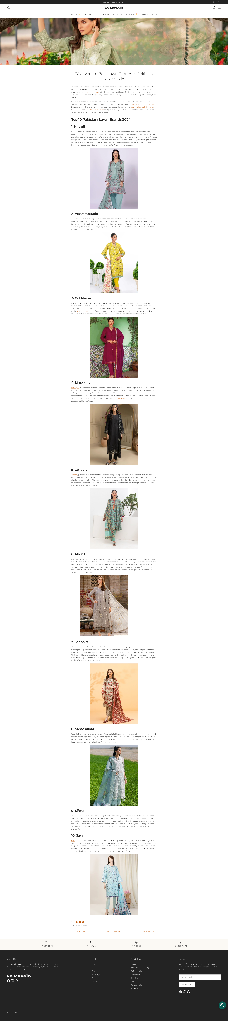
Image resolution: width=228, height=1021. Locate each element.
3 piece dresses (83, 311)
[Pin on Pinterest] (83, 922)
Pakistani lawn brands (95, 110)
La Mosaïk (15, 1013)
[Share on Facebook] (80, 922)
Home (94, 964)
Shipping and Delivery (140, 968)
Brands (145, 14)
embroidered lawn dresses (143, 104)
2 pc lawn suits (119, 398)
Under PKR (117, 14)
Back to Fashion (114, 931)
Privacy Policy (136, 985)
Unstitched (96, 981)
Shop (94, 968)
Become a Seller (138, 964)
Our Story (135, 978)
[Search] (8, 7)
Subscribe (187, 984)
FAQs (133, 981)
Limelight (75, 388)
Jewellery (95, 975)
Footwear (96, 978)
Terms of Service (138, 988)
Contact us (135, 975)
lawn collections (92, 92)
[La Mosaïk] (114, 8)
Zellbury (74, 475)
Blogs (154, 14)
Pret (93, 971)
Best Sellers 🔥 (132, 14)
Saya (73, 841)
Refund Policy (136, 971)
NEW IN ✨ (75, 14)
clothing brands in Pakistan (142, 107)
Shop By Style (103, 14)
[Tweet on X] (77, 922)
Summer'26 (88, 14)
